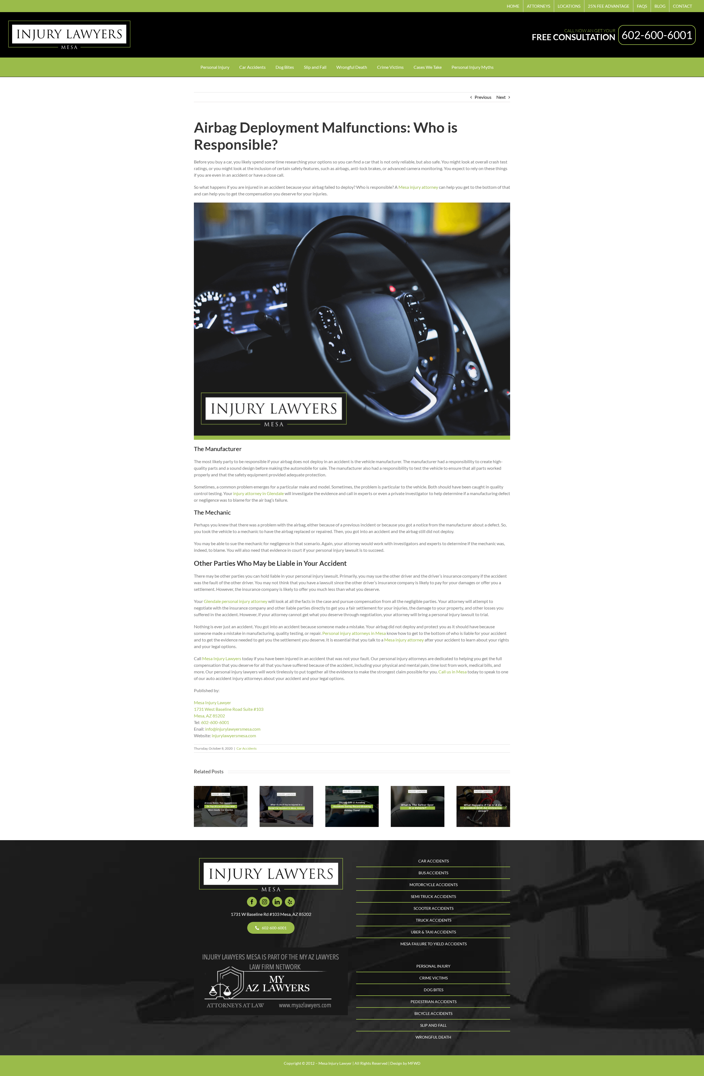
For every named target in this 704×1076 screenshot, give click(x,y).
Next (501, 97)
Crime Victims (433, 978)
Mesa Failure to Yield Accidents (433, 943)
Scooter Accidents (433, 908)
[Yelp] (290, 902)
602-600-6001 (657, 35)
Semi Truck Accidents (433, 896)
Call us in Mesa (452, 671)
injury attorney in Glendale (258, 493)
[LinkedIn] (277, 902)
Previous (483, 97)
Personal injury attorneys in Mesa (354, 633)
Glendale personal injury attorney (235, 601)
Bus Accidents (433, 872)
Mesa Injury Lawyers (221, 658)
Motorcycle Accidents (433, 884)
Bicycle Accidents (433, 1013)
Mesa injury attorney (418, 187)
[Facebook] (252, 902)
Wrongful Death (433, 1037)
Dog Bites (433, 989)
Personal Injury (433, 966)
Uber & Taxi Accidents (433, 932)
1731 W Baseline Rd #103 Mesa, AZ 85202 (271, 914)
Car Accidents (247, 748)
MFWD (414, 1063)
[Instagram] (265, 902)
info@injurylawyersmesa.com (232, 728)
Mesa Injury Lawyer (212, 702)
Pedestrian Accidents (434, 1001)
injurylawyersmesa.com (234, 735)
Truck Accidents (433, 920)
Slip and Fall (433, 1025)
